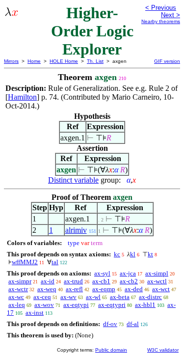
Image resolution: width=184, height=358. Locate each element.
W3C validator (163, 350)
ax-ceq (42, 297)
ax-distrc (150, 297)
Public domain (111, 350)
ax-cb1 (101, 281)
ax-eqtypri (112, 304)
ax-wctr (18, 289)
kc (117, 254)
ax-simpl (156, 273)
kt (150, 254)
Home (34, 61)
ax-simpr (19, 281)
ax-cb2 (129, 281)
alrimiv (76, 230)
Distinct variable (73, 180)
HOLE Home (64, 61)
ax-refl (74, 289)
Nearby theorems (160, 21)
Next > (170, 15)
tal (55, 262)
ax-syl (102, 273)
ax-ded (134, 289)
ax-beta (120, 297)
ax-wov (44, 304)
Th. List (95, 61)
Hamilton (22, 97)
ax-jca (128, 273)
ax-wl (93, 297)
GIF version (167, 61)
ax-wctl (157, 281)
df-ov (110, 324)
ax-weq (46, 289)
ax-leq (16, 304)
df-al (133, 324)
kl (132, 254)
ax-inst (35, 312)
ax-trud (73, 281)
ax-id (47, 281)
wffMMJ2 (25, 262)
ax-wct (161, 289)
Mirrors (11, 61)
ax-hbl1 (145, 304)
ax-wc (16, 297)
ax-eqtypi (76, 304)
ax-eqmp (103, 289)
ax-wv (68, 297)
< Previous (160, 7)
